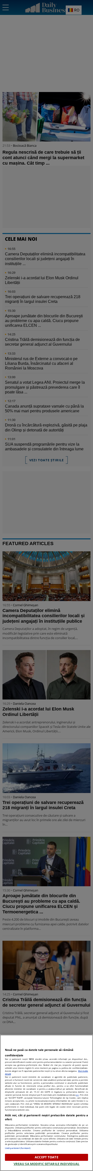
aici (77, 1094)
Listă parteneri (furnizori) (18, 1148)
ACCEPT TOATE (46, 1157)
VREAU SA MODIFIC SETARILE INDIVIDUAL (47, 1164)
